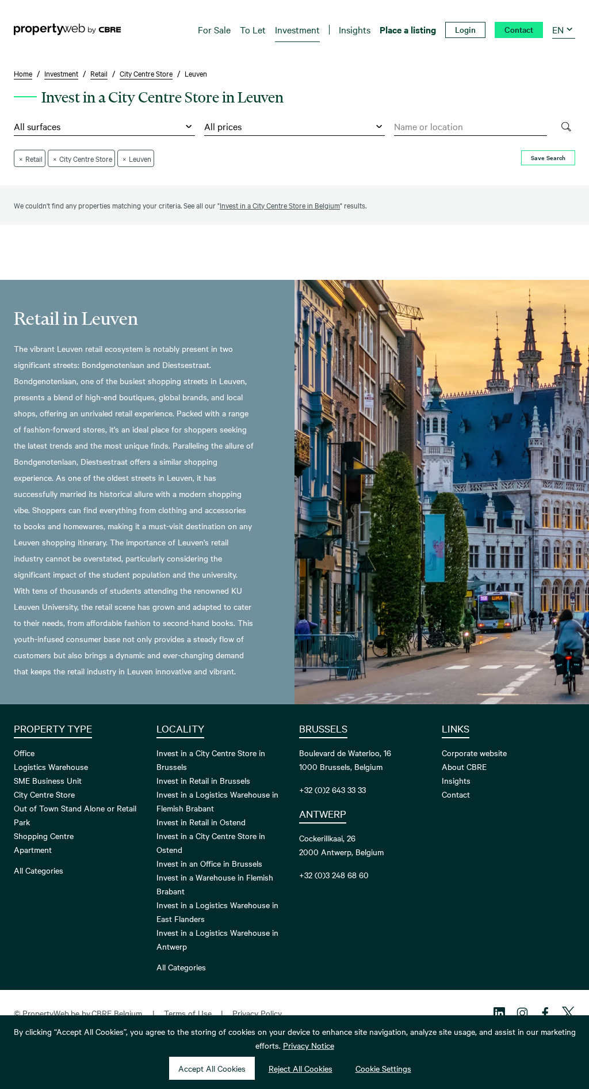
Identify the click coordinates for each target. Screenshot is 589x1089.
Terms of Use (188, 1013)
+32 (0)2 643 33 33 (332, 789)
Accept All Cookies (212, 1068)
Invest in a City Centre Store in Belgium (280, 205)
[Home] (67, 29)
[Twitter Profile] (568, 1013)
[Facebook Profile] (545, 1013)
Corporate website (474, 752)
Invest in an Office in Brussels (209, 863)
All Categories (38, 870)
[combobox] (470, 126)
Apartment (33, 849)
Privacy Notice (308, 1045)
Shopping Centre (44, 835)
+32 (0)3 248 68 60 (334, 875)
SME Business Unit (48, 780)
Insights (456, 780)
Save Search (548, 157)
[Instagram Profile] (522, 1013)
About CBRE (464, 766)
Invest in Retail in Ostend (201, 822)
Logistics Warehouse (51, 766)
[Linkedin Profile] (499, 1013)
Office (24, 752)
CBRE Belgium (116, 1013)
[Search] (565, 126)
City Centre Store (44, 794)
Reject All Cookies (300, 1068)
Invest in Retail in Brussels (203, 780)
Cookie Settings (383, 1068)
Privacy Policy (257, 1013)
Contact (456, 794)
